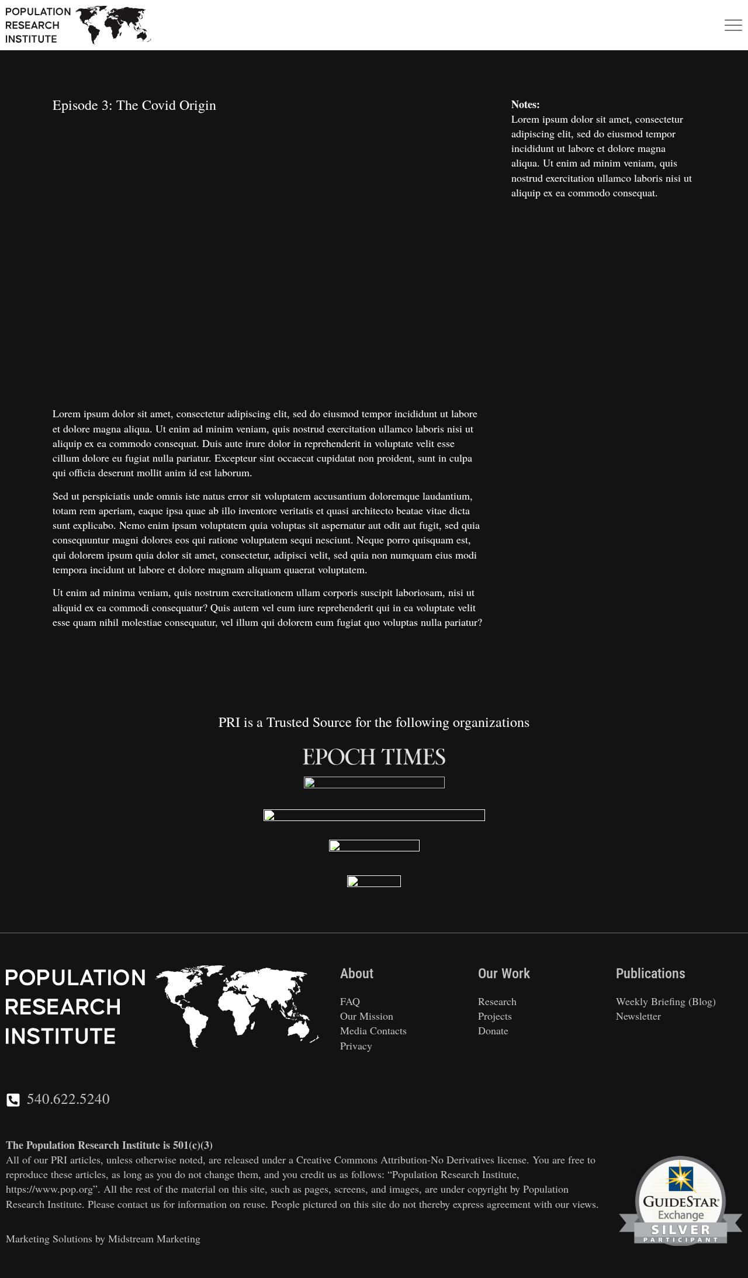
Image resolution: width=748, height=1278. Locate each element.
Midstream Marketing (154, 1238)
